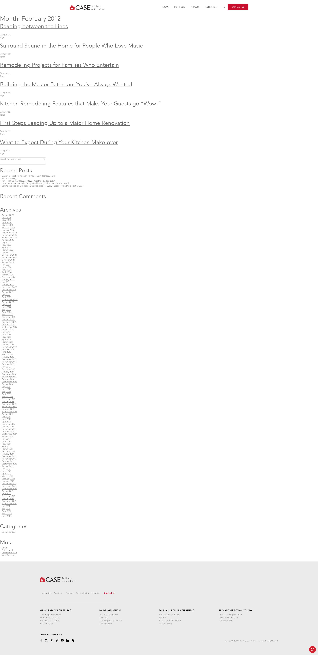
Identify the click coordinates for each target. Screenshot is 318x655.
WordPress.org (9, 555)
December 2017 (9, 359)
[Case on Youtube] (62, 640)
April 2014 (6, 446)
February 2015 (8, 424)
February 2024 (8, 277)
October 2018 (8, 349)
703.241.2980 (165, 623)
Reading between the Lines (34, 26)
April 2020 (7, 312)
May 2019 (6, 337)
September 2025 (9, 237)
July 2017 (6, 367)
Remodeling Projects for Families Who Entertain (59, 65)
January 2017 (8, 372)
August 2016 (8, 384)
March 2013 (7, 476)
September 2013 (9, 464)
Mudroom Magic (10, 178)
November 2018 (9, 347)
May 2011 (6, 508)
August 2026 (8, 215)
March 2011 (7, 513)
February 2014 (8, 451)
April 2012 (6, 493)
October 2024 (8, 260)
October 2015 (8, 409)
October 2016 (8, 379)
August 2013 (7, 466)
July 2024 (6, 265)
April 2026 (7, 222)
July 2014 (6, 439)
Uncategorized (9, 532)
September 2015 (9, 411)
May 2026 (6, 220)
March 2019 (7, 342)
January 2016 (8, 401)
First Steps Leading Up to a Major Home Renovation (65, 123)
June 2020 (7, 307)
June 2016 (6, 389)
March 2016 (7, 396)
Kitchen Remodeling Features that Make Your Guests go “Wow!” (80, 103)
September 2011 (9, 503)
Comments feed (9, 553)
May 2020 (6, 309)
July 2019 (6, 332)
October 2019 (8, 324)
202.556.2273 (105, 623)
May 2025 (6, 245)
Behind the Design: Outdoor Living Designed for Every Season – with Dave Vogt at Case (42, 186)
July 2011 (6, 506)
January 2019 (8, 344)
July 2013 (6, 469)
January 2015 (8, 426)
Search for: (5, 159)
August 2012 (7, 491)
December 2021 (9, 290)
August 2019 (8, 329)
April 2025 (7, 247)
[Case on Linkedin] (67, 640)
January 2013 (8, 481)
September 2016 (9, 382)
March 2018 (7, 354)
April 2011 (6, 511)
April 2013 (6, 474)
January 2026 (8, 230)
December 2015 (9, 404)
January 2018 (8, 357)
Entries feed (7, 550)
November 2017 (9, 362)
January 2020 (8, 319)
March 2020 (7, 314)
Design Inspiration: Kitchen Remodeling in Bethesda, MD (28, 176)
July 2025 (6, 242)
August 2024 (8, 262)
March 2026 (7, 225)
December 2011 (9, 501)
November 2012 (9, 486)
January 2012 (8, 498)
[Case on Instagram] (46, 640)
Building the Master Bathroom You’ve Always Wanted (66, 84)
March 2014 (7, 449)
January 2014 (8, 454)
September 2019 (9, 327)
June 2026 (6, 217)
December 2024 (9, 255)
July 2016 (6, 387)
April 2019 (6, 339)
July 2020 (6, 304)
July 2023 (6, 282)
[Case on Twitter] (51, 640)
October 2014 (8, 431)
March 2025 (7, 250)
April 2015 (6, 421)
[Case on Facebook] (41, 640)
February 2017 (8, 369)
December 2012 (9, 484)
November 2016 (9, 377)
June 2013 (6, 471)
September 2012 (9, 488)
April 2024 (7, 272)
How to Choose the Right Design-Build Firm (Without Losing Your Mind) (36, 183)
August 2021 (7, 292)
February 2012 (8, 496)
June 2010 (6, 516)
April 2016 (6, 394)
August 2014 (8, 436)
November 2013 (9, 459)
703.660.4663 (225, 620)
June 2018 (6, 352)
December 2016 (9, 374)
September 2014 (9, 434)
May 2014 (6, 444)
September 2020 (10, 299)
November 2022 (9, 287)
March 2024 (7, 275)
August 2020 (8, 302)
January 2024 (8, 280)
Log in (4, 548)
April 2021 (6, 297)
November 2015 (9, 406)
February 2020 (8, 317)
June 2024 (7, 267)
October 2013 (8, 461)
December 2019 (9, 322)
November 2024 (9, 257)
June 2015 (6, 419)
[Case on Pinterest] (56, 640)
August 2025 (8, 240)
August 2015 (8, 414)
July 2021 (6, 294)
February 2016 (8, 399)
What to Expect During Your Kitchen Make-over (59, 142)
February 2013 (8, 479)
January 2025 (8, 252)
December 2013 (9, 456)
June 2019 (6, 334)
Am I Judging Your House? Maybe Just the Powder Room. (29, 181)
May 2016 (6, 391)
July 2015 (6, 416)
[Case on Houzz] (72, 640)
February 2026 (8, 227)
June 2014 (6, 441)
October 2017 (8, 364)
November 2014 (9, 429)
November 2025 (9, 235)
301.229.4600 (46, 623)
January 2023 (8, 285)
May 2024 (6, 270)
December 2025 (9, 232)
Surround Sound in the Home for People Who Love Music (71, 45)
